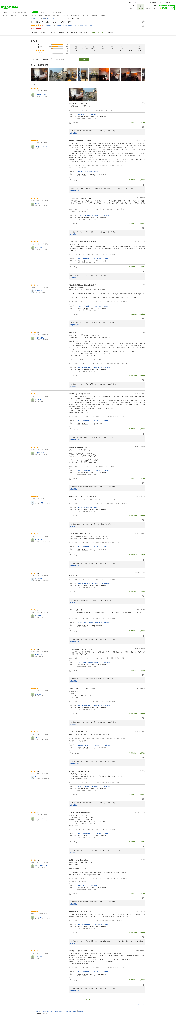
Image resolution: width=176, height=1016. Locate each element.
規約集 (75, 1011)
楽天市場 (162, 2)
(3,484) (97, 32)
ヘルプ (129, 2)
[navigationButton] (142, 74)
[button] (39, 74)
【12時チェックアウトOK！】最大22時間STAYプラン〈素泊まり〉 (93, 623)
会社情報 (38, 1011)
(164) (72, 32)
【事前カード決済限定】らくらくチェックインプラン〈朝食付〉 (93, 306)
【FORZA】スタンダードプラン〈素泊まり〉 (88, 114)
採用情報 (68, 1011)
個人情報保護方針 (48, 1011)
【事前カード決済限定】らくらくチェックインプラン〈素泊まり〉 (93, 259)
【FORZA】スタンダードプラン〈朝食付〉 (87, 172)
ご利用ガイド (136, 2)
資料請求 (80, 1011)
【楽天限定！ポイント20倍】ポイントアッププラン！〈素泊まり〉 (93, 583)
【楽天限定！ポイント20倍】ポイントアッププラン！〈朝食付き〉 (93, 215)
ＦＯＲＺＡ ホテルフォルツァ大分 (52, 22)
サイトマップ (144, 2)
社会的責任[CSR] (59, 1011)
